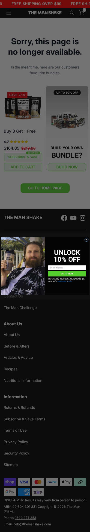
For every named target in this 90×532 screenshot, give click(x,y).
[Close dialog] (86, 239)
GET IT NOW (67, 274)
